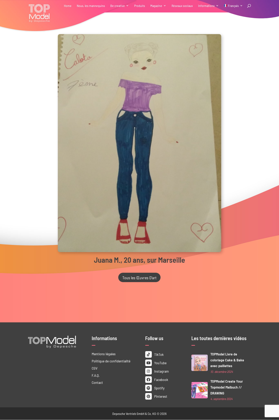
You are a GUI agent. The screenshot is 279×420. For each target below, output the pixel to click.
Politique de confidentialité (111, 361)
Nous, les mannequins (91, 6)
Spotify (158, 387)
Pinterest (160, 396)
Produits (139, 6)
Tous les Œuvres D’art (139, 277)
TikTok (158, 354)
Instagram (161, 371)
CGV (94, 368)
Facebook (160, 379)
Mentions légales (104, 353)
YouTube (159, 362)
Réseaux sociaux (182, 6)
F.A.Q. (95, 375)
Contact (97, 382)
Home (67, 6)
